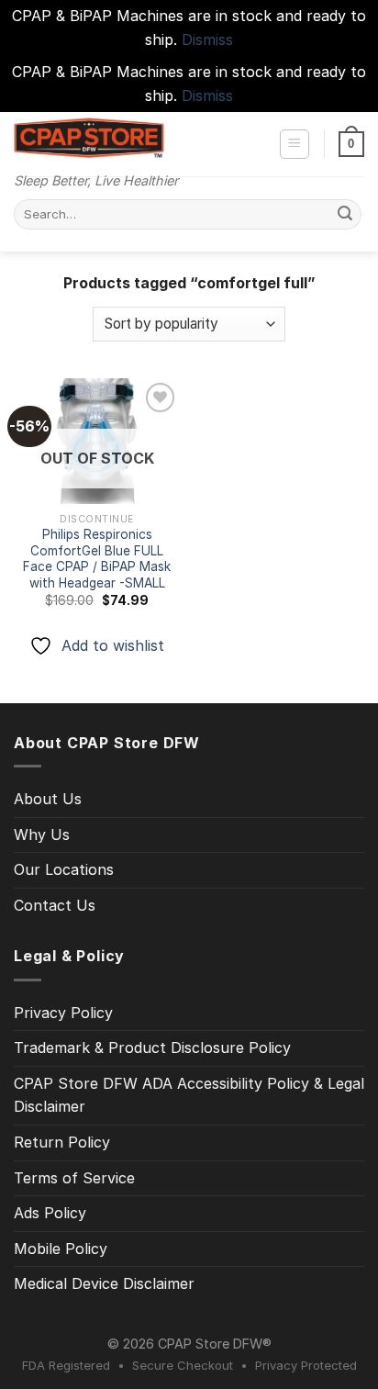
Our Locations (64, 869)
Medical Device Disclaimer (104, 1283)
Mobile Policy (60, 1248)
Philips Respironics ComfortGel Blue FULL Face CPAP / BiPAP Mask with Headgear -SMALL (97, 558)
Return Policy (62, 1142)
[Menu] (295, 144)
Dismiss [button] (207, 39)
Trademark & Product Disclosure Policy (152, 1047)
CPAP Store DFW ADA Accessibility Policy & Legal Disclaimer (189, 1095)
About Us (48, 799)
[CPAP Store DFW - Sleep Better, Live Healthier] (89, 137)
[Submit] (345, 214)
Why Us (42, 834)
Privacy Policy (63, 1012)
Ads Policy (50, 1213)
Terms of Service (74, 1178)
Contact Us (54, 905)
